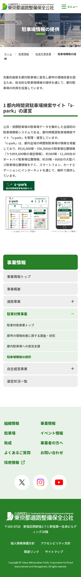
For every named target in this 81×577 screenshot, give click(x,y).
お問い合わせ (51, 452)
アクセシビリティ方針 (55, 543)
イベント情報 (51, 433)
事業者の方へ (51, 442)
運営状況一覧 (17, 381)
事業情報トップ (19, 276)
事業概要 (14, 288)
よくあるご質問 (17, 452)
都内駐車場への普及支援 (23, 346)
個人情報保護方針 (23, 543)
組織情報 (11, 423)
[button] (70, 6)
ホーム (8, 54)
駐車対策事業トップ (20, 325)
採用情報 (11, 462)
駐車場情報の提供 (19, 357)
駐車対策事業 (43, 54)
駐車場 (9, 433)
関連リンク (31, 551)
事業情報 (23, 54)
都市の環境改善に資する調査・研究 (31, 335)
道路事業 (14, 301)
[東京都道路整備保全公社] (28, 6)
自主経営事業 (17, 368)
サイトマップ (54, 551)
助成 (8, 442)
